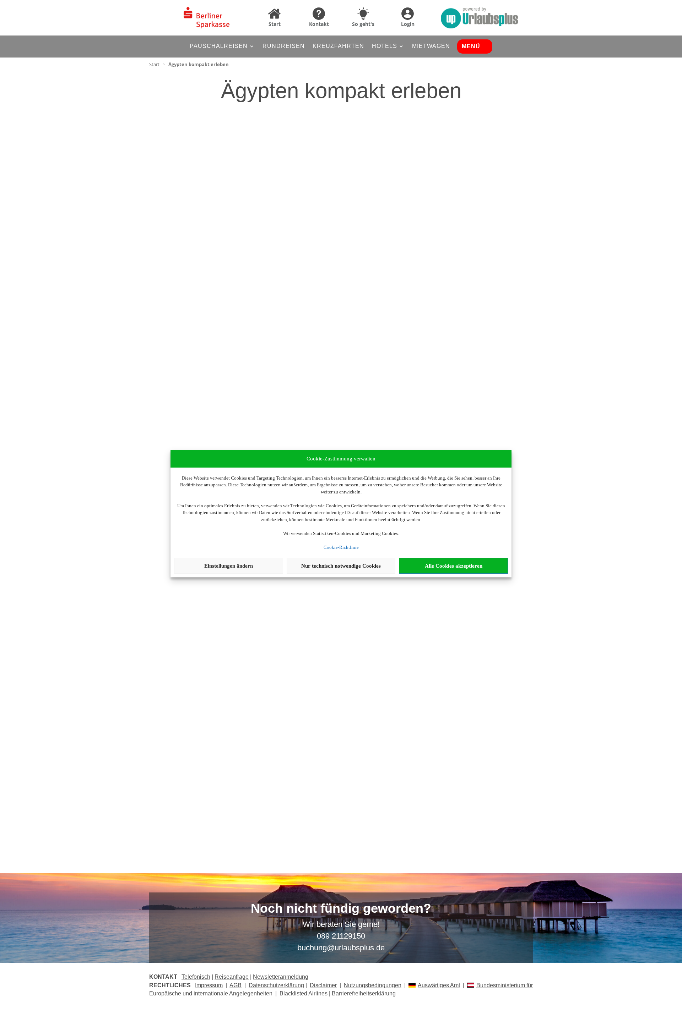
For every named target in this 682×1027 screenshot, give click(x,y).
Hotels (384, 46)
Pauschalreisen (219, 46)
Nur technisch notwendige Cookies (341, 566)
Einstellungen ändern (228, 566)
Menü (471, 46)
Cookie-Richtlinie (341, 547)
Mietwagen (431, 46)
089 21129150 (341, 936)
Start (154, 64)
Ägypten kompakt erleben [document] (198, 64)
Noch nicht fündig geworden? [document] (341, 909)
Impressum (209, 985)
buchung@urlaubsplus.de (341, 947)
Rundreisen (283, 46)
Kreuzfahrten (338, 46)
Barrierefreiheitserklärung (364, 993)
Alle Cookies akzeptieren (453, 566)
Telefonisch (196, 977)
